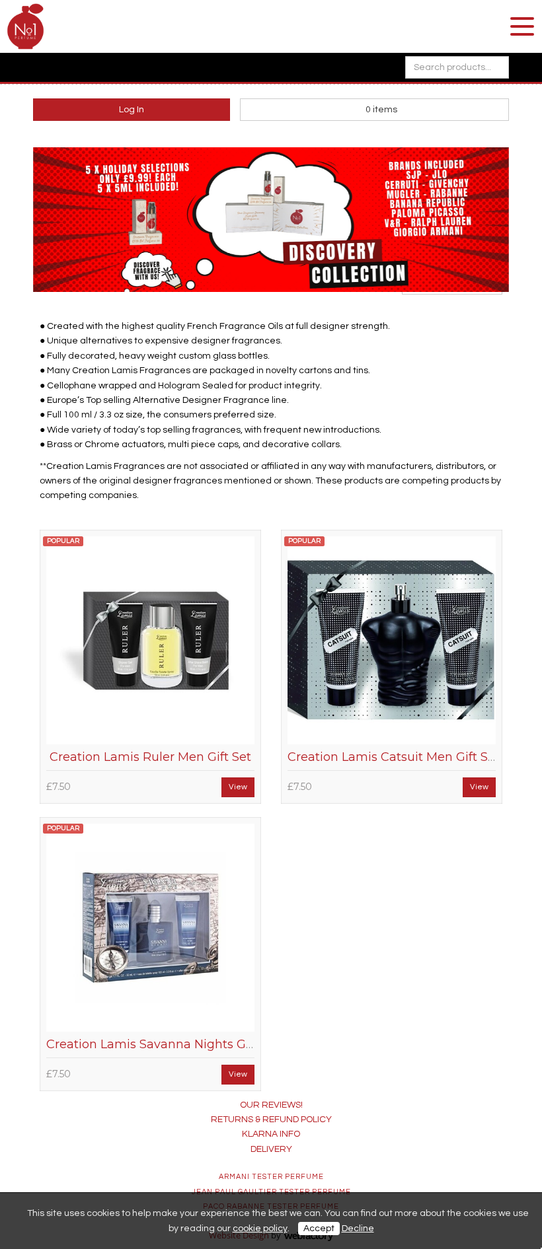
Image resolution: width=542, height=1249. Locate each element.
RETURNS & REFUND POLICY (271, 1119)
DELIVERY (271, 1149)
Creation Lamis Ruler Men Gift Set (150, 757)
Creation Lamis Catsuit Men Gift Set (394, 757)
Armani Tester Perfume (271, 1176)
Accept (318, 1228)
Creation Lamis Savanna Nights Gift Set (163, 1044)
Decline (358, 1228)
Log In (131, 109)
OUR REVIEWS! (271, 1105)
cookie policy (260, 1228)
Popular (63, 541)
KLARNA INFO (271, 1134)
